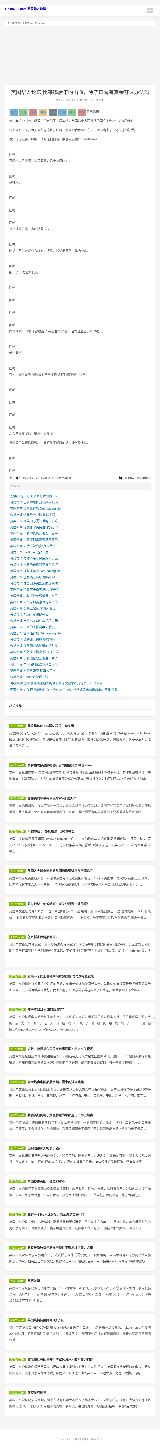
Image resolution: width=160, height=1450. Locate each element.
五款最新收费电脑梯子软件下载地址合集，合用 (60, 1247)
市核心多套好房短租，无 (41, 496)
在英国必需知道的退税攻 (40, 521)
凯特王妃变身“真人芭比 (39, 546)
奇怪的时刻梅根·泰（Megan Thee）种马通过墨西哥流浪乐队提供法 (70, 689)
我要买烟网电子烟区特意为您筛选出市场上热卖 (60, 1115)
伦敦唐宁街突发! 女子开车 (41, 527)
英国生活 (27, 23)
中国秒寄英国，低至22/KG (46, 1181)
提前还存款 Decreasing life (42, 508)
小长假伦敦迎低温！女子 (40, 533)
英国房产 (16, 508)
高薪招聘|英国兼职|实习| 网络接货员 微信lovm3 (60, 765)
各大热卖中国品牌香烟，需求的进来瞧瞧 (56, 1082)
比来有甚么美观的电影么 (138, 478)
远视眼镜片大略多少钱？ (45, 1148)
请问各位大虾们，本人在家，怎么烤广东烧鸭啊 (46, 478)
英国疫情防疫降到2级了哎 (46, 1320)
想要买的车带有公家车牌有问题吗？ (52, 798)
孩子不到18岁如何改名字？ (46, 1009)
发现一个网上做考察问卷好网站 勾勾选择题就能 (61, 976)
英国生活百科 (17, 726)
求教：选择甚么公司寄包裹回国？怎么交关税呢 (60, 1049)
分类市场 (17, 496)
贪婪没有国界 (37, 1392)
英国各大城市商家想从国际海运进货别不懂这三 (60, 870)
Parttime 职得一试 (35, 552)
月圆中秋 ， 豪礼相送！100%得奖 (51, 831)
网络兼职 (34, 1280)
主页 (17, 23)
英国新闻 (16, 527)
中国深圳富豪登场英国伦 (40, 539)
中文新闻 (17, 683)
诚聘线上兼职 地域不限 (39, 515)
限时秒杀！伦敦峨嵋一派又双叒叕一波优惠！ (59, 904)
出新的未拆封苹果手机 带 (41, 502)
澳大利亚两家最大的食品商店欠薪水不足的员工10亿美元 (63, 683)
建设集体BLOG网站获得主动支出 (51, 726)
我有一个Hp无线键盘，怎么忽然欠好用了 (56, 1214)
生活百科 (39, 23)
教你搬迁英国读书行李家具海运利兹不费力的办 (60, 1359)
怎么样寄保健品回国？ (43, 937)
